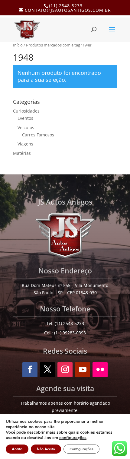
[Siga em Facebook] (29, 369)
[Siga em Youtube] (82, 369)
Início (18, 45)
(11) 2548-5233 (66, 5)
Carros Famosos (38, 135)
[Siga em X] (47, 369)
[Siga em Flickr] (100, 369)
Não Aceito (46, 449)
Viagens (25, 144)
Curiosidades (26, 111)
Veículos (26, 127)
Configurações (81, 449)
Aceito (17, 449)
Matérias (22, 153)
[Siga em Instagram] (65, 369)
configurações (72, 438)
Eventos (25, 118)
